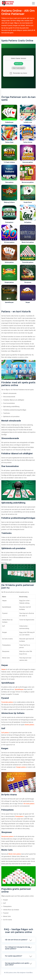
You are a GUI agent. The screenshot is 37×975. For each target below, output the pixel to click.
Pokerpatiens (9, 222)
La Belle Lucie (28, 122)
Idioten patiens (9, 262)
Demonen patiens (28, 162)
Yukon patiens (9, 182)
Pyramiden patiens (27, 262)
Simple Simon (28, 202)
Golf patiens (27, 222)
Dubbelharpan (9, 122)
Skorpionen (27, 282)
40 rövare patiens (9, 242)
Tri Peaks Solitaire (9, 162)
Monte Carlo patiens (28, 242)
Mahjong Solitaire (9, 202)
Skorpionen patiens (7, 836)
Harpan (28, 302)
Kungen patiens (9, 282)
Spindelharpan (9, 302)
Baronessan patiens (28, 182)
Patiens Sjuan (9, 142)
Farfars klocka (27, 142)
